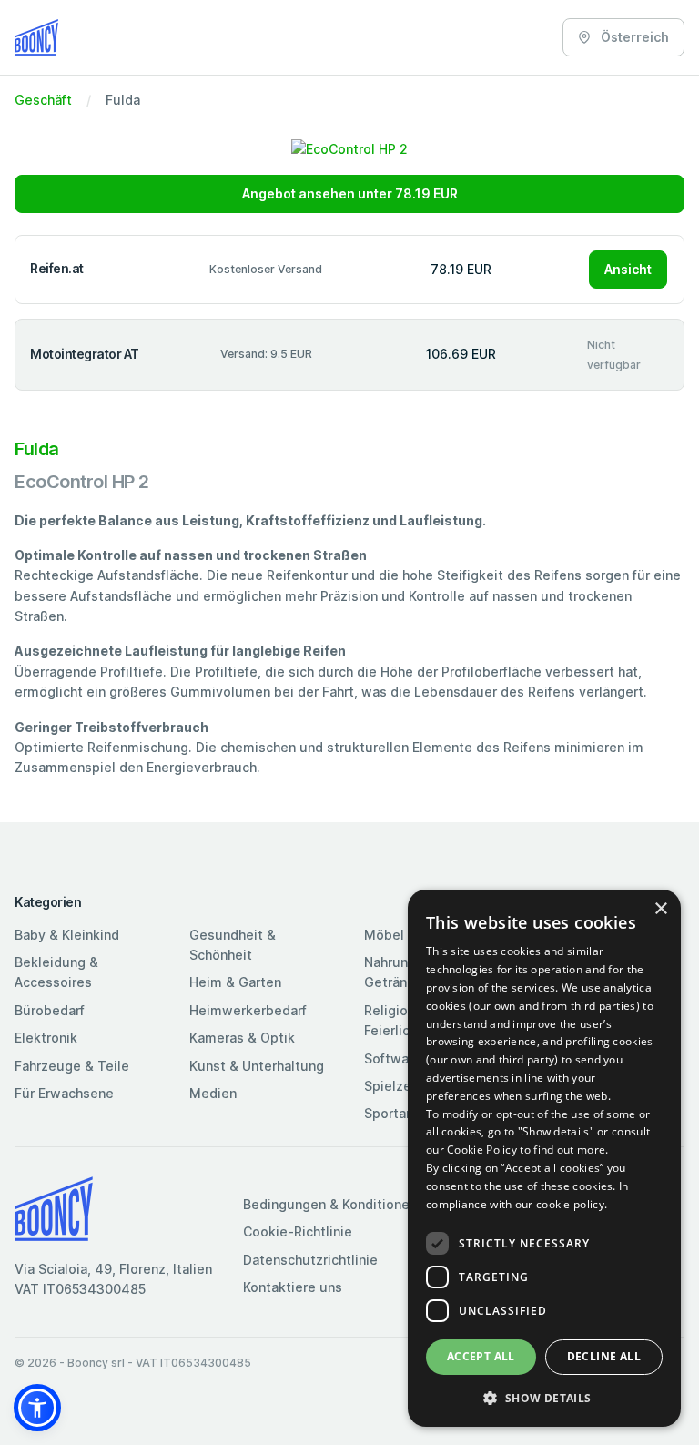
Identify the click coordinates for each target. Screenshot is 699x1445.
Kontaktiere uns (292, 1287)
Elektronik (46, 1037)
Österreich (633, 37)
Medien (213, 1093)
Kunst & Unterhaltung (256, 1066)
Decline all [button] (604, 1356)
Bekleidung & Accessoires (56, 972)
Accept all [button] (481, 1356)
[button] (37, 1408)
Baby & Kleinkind (67, 934)
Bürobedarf (50, 1010)
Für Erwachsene (64, 1093)
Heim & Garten (235, 982)
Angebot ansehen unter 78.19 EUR (350, 193)
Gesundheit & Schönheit (232, 944)
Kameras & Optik (242, 1037)
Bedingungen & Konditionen (330, 1204)
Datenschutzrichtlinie (310, 1259)
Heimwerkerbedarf (248, 1010)
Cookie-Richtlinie (297, 1231)
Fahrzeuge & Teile (72, 1066)
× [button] (660, 909)
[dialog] (544, 1158)
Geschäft (43, 99)
